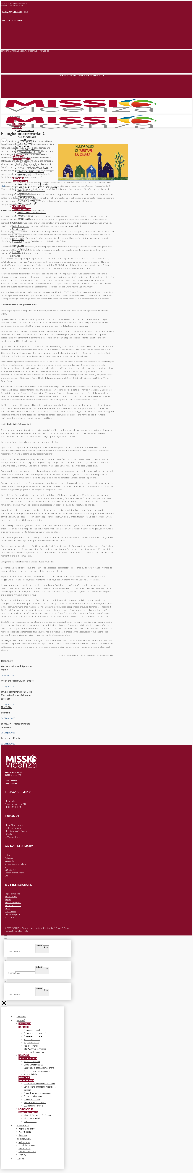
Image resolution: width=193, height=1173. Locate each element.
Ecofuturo (9, 917)
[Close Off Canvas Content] (4, 1003)
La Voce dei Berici (12, 837)
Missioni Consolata (13, 905)
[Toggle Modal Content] (4, 45)
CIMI (19, 807)
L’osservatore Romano (14, 872)
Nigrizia (8, 899)
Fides (7, 855)
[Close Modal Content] (5, 937)
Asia (9, 858)
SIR (6, 867)
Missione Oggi (11, 896)
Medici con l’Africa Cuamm (16, 831)
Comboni (10, 911)
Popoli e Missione (12, 893)
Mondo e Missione (13, 902)
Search (11, 951)
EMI (6, 875)
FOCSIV (8, 834)
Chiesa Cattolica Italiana (15, 864)
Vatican (10, 870)
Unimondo (9, 861)
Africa (7, 908)
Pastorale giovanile (13, 828)
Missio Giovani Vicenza (15, 825)
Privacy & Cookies (63, 928)
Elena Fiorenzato (21, 931)
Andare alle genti (12, 914)
